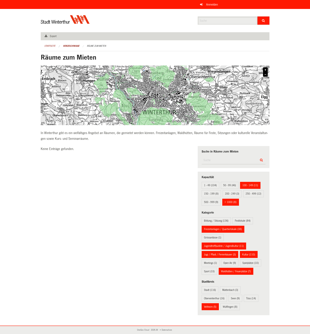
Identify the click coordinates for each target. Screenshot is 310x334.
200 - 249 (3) (232, 193)
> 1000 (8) (230, 202)
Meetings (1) (210, 263)
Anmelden (212, 4)
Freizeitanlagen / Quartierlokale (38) (223, 229)
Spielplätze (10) (250, 263)
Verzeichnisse (71, 46)
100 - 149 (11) (250, 185)
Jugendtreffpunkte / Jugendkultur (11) (224, 246)
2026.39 (154, 330)
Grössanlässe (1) (212, 237)
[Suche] (263, 20)
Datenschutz (167, 330)
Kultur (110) (248, 254)
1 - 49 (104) (210, 185)
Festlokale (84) (242, 220)
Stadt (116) (210, 290)
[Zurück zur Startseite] (65, 22)
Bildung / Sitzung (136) (216, 220)
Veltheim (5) (210, 306)
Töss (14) (251, 298)
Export (53, 36)
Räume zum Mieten (96, 46)
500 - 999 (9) (211, 202)
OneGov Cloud (143, 330)
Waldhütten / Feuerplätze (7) (236, 271)
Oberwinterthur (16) (214, 298)
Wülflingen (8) (230, 306)
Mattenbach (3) (230, 290)
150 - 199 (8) (211, 193)
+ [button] (265, 70)
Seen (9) (235, 298)
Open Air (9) (229, 263)
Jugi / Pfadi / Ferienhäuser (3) (220, 254)
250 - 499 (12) (253, 193)
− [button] (265, 74)
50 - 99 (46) (229, 185)
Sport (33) (209, 271)
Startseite (49, 46)
